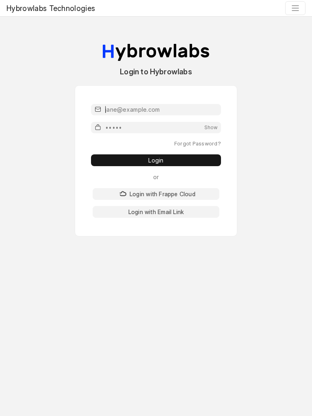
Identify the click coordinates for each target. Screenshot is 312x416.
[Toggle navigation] (295, 8)
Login (155, 160)
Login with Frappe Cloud (162, 194)
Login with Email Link (156, 211)
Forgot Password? (197, 143)
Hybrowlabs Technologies (50, 8)
